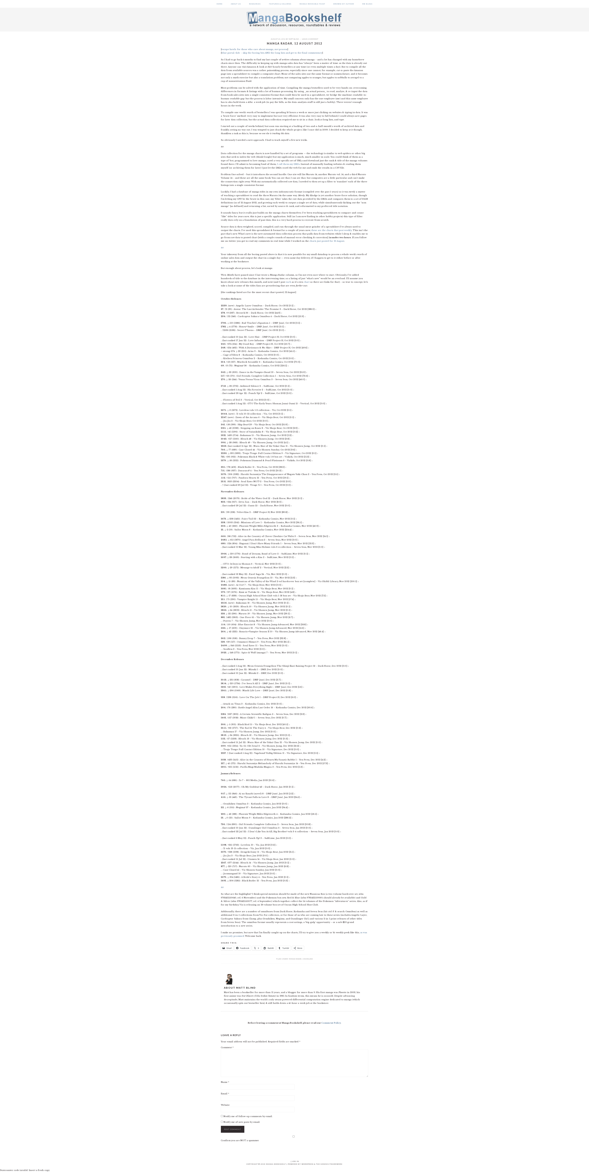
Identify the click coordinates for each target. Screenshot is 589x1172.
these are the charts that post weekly (331, 230)
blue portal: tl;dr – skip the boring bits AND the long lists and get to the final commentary (272, 53)
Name (225, 1082)
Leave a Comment (310, 39)
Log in (295, 1161)
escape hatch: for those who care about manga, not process (254, 49)
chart (307, 282)
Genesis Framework (332, 1164)
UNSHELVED (307, 959)
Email (225, 1093)
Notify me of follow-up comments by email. (248, 1116)
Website (225, 1105)
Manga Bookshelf (294, 19)
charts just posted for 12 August (327, 241)
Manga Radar (295, 959)
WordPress (308, 1164)
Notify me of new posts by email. (241, 1122)
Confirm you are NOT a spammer (240, 1140)
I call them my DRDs (288, 164)
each (288, 282)
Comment (227, 1047)
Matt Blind (294, 39)
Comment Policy (331, 1023)
